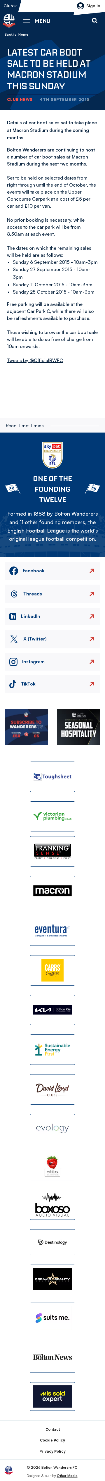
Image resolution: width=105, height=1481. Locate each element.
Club (8, 5)
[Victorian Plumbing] (52, 816)
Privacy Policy (52, 1451)
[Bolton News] (52, 1358)
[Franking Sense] (52, 851)
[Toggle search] (94, 21)
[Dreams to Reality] (52, 1279)
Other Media (67, 1475)
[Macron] (52, 891)
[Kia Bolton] (52, 1010)
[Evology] (52, 1128)
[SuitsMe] (52, 1318)
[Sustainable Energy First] (52, 1049)
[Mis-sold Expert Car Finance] (52, 1396)
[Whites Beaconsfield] (52, 1166)
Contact (53, 1429)
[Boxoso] (52, 1205)
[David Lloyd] (52, 1089)
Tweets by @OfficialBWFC (35, 360)
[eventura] (52, 931)
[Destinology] (52, 1242)
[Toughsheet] (52, 777)
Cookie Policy (52, 1440)
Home (23, 34)
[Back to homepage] (9, 21)
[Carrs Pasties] (52, 970)
